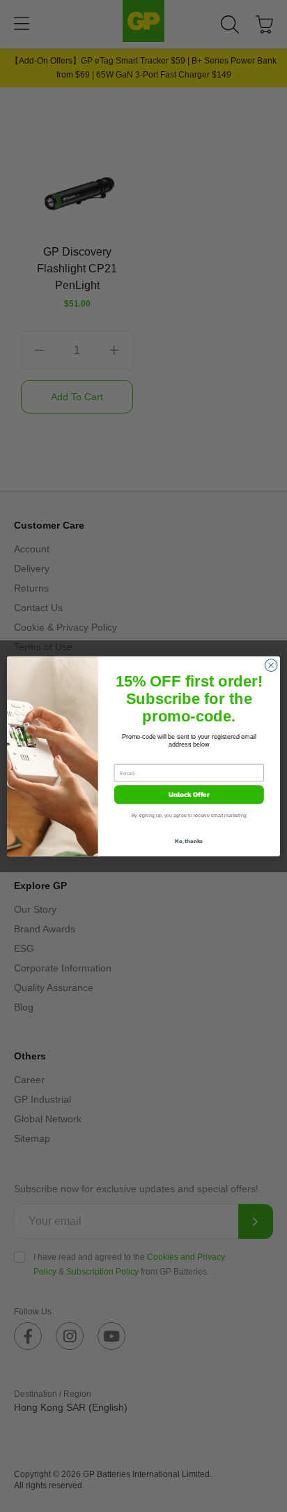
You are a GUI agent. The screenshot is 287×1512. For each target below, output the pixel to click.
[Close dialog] (271, 665)
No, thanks (189, 841)
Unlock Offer (189, 794)
